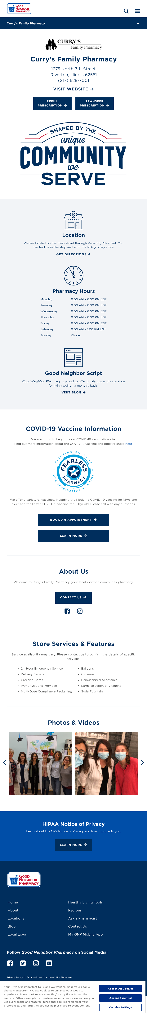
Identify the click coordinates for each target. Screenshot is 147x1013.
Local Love (17, 934)
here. (129, 443)
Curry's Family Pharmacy (26, 23)
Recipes (75, 910)
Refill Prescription (50, 103)
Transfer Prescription (92, 103)
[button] (126, 11)
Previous (4, 762)
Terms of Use (34, 977)
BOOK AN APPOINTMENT (71, 519)
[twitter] (23, 962)
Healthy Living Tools (85, 902)
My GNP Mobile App (85, 934)
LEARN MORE (71, 535)
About (13, 910)
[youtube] (49, 962)
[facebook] (67, 612)
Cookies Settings (120, 1007)
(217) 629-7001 (73, 80)
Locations (16, 918)
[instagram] (80, 612)
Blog (12, 926)
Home (13, 902)
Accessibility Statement (59, 977)
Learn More (71, 844)
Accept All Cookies (120, 988)
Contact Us (71, 597)
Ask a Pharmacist (82, 918)
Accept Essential (120, 997)
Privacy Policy (15, 977)
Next (142, 762)
